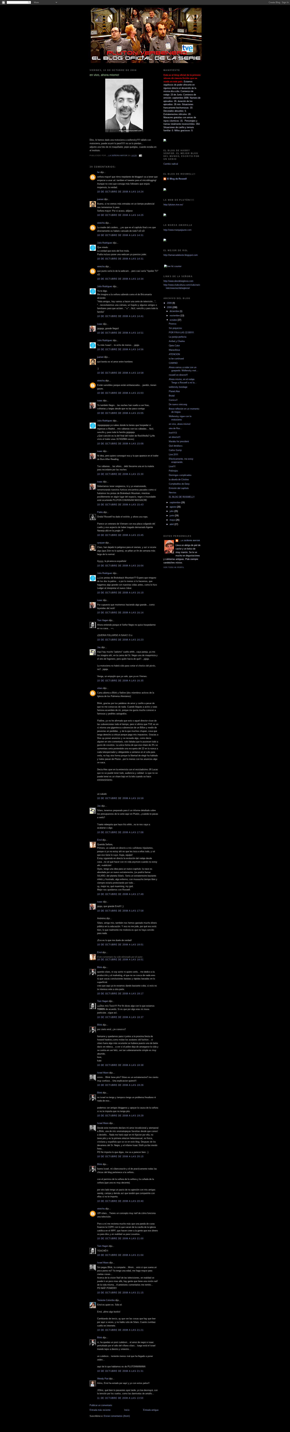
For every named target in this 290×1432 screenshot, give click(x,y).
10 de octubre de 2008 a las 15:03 (120, 393)
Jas (99, 647)
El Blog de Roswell (177, 179)
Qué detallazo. (176, 446)
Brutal (172, 395)
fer (98, 172)
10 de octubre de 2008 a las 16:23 (120, 639)
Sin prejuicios (175, 328)
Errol (99, 840)
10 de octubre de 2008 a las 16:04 (120, 565)
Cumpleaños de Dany (179, 484)
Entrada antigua (150, 1410)
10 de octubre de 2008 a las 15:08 (120, 443)
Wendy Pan (102, 1378)
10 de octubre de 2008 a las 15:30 (120, 474)
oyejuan (101, 542)
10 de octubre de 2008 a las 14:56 (120, 349)
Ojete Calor (174, 345)
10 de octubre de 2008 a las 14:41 (120, 316)
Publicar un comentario (101, 1405)
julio (172, 511)
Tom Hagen (102, 620)
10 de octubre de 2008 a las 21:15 (120, 1292)
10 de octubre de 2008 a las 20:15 (120, 1156)
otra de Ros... (175, 428)
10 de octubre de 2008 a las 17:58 (120, 911)
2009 (169, 303)
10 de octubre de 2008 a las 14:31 (120, 235)
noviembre (175, 315)
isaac (99, 324)
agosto (173, 507)
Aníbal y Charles (177, 341)
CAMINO (173, 363)
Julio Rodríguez (104, 243)
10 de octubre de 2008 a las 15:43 (120, 504)
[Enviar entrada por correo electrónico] (140, 155)
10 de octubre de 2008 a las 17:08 (120, 832)
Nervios (172, 492)
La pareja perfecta (177, 337)
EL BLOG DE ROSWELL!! (182, 497)
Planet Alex (174, 391)
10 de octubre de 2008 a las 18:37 (120, 1017)
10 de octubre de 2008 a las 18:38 (120, 1065)
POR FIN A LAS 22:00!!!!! (181, 332)
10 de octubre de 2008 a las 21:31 (120, 1371)
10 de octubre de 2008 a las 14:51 (120, 333)
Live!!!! (172, 466)
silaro (99, 688)
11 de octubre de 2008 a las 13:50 (120, 1398)
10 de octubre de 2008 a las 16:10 (120, 592)
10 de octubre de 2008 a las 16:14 (120, 612)
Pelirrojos (173, 471)
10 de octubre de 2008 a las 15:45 (120, 535)
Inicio (126, 1410)
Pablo (100, 512)
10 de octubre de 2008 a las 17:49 (120, 894)
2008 (169, 307)
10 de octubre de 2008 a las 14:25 (120, 215)
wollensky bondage (178, 387)
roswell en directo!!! (178, 375)
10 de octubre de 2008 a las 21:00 (120, 1238)
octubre (174, 320)
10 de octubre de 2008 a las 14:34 (120, 279)
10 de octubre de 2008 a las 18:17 (120, 993)
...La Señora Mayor (189, 540)
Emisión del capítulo (179, 488)
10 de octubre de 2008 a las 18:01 (120, 944)
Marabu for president (179, 441)
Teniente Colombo (106, 1300)
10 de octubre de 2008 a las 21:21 (120, 1330)
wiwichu (101, 223)
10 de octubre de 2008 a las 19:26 (120, 1085)
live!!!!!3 (173, 432)
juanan (100, 199)
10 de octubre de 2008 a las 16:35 (120, 680)
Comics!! (173, 400)
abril (172, 524)
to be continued (176, 358)
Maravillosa (174, 350)
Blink (99, 967)
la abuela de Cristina (179, 479)
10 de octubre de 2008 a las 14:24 (120, 191)
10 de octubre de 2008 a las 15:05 (120, 413)
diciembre (175, 311)
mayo (173, 520)
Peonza (172, 324)
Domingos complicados (180, 475)
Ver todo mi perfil (173, 567)
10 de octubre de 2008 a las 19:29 (120, 1115)
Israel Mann (103, 1072)
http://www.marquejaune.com (177, 230)
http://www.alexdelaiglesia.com (178, 281)
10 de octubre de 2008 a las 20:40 (120, 1201)
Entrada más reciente (100, 1410)
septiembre (175, 502)
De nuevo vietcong (178, 404)
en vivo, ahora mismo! (179, 424)
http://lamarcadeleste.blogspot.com (180, 255)
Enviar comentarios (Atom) (117, 1416)
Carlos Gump (175, 450)
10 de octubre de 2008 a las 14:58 (120, 373)
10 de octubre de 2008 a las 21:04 (120, 1255)
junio (172, 515)
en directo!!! (174, 437)
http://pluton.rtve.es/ (173, 204)
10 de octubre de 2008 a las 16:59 (120, 798)
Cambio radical (170, 164)
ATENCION (174, 354)
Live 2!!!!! (173, 454)
